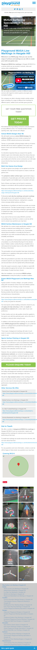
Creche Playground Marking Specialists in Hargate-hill (19, 608)
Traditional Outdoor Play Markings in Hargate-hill (17, 617)
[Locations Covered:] (2, 2)
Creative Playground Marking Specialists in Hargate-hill (18, 614)
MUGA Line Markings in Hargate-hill (14, 594)
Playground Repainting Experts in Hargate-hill (17, 644)
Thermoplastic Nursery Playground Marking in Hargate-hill (17, 602)
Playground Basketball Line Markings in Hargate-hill (18, 596)
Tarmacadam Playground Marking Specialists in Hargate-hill (17, 636)
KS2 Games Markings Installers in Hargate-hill (17, 626)
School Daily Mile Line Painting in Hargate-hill (16, 630)
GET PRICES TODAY (18, 120)
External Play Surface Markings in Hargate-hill (17, 633)
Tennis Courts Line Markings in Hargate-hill (16, 588)
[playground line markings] (11, 3)
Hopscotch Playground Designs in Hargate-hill (17, 612)
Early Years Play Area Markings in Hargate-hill (17, 606)
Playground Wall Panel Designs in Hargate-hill (17, 621)
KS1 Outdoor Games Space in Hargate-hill (16, 624)
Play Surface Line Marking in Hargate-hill (14, 585)
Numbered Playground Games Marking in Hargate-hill (19, 619)
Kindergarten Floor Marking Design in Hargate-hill (18, 605)
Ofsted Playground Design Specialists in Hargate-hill (18, 628)
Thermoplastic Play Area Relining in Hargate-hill (17, 642)
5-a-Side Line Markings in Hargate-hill (14, 592)
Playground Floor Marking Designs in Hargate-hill (18, 639)
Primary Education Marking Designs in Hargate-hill (18, 599)
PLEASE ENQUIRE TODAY (18, 365)
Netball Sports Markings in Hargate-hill (15, 590)
